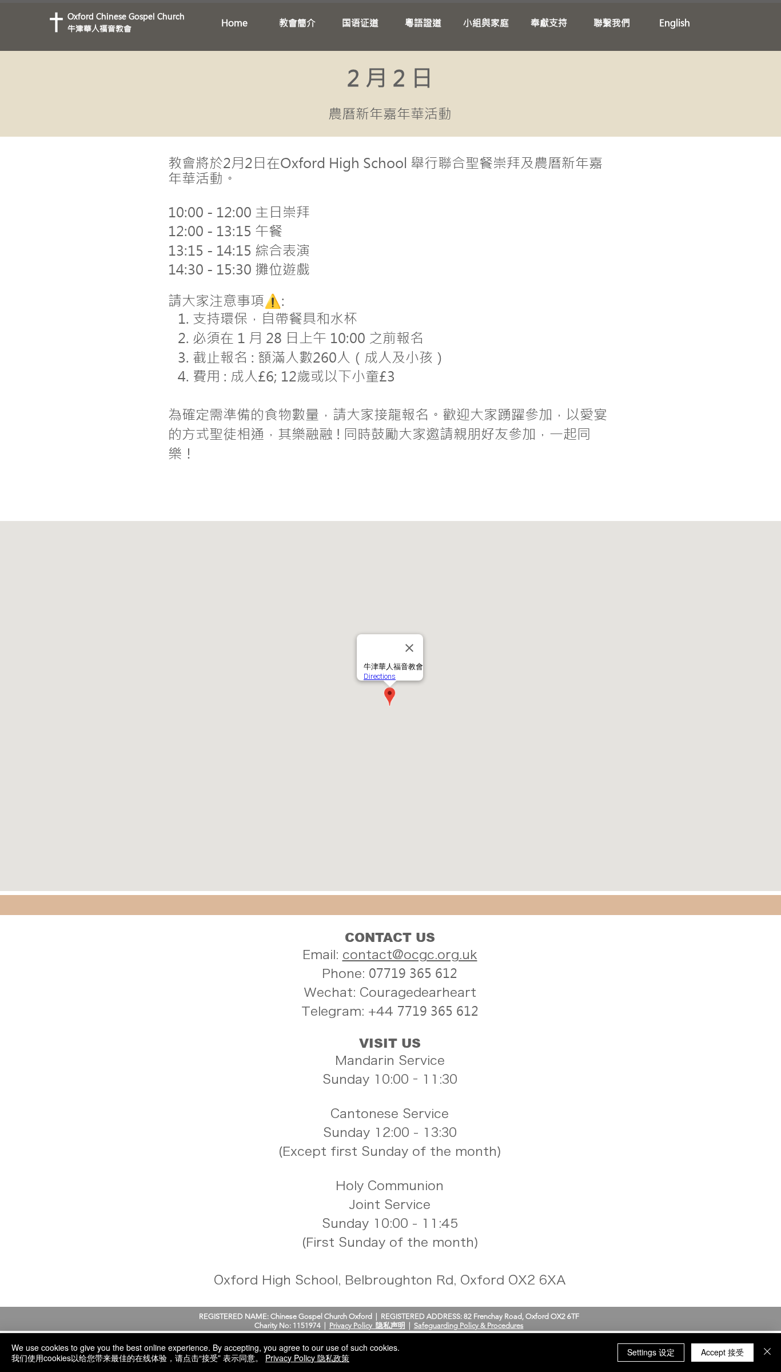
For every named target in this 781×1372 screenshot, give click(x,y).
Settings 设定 (651, 1352)
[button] (297, 22)
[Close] (767, 1352)
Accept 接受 (722, 1352)
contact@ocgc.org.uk (409, 954)
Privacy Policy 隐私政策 (307, 1357)
